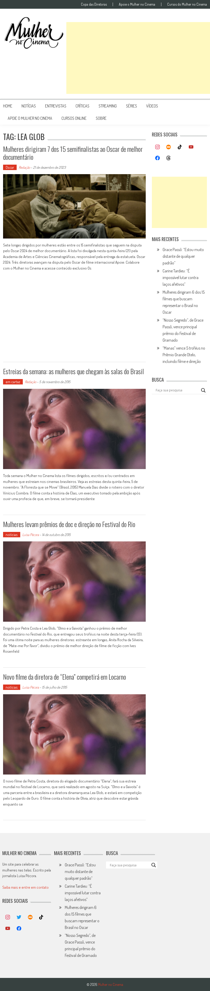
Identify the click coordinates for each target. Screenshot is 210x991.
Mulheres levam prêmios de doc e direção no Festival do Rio (69, 524)
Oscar (10, 167)
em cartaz (13, 381)
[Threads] (168, 158)
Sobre (101, 118)
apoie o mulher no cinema (30, 118)
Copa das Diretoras (94, 4)
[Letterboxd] (168, 147)
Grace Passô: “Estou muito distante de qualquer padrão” (183, 256)
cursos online (74, 118)
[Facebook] (157, 158)
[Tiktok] (179, 147)
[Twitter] (19, 917)
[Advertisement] (138, 58)
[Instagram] (157, 147)
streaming (108, 105)
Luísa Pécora (30, 534)
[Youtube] (191, 147)
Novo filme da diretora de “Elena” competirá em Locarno (64, 677)
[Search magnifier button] (203, 390)
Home (7, 105)
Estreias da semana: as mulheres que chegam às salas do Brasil (73, 371)
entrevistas (55, 105)
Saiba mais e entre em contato (25, 887)
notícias (29, 105)
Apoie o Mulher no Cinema (137, 4)
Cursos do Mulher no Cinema (187, 4)
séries (131, 105)
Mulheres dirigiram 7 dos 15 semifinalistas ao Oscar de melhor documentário (73, 153)
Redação (24, 167)
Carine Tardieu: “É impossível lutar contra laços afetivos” (180, 277)
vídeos (152, 105)
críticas (82, 105)
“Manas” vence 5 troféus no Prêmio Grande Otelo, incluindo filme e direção (184, 354)
